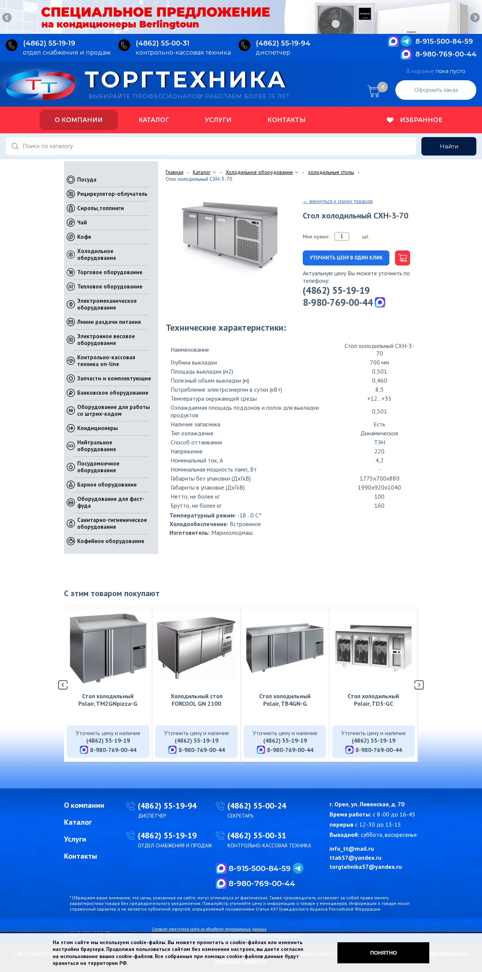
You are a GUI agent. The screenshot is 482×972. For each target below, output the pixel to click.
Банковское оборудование (112, 392)
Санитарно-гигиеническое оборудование (112, 523)
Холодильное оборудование (96, 254)
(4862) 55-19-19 (336, 290)
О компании (79, 120)
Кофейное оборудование (110, 541)
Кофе (84, 236)
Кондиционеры (97, 428)
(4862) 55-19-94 (167, 805)
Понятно (383, 953)
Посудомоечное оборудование (98, 467)
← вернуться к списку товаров (338, 201)
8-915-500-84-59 (444, 41)
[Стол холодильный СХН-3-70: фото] (231, 235)
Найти (449, 146)
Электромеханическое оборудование (107, 304)
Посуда (86, 179)
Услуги (218, 120)
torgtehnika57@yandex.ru (365, 866)
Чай (82, 222)
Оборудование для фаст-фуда (111, 502)
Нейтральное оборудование (96, 446)
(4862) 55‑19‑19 (49, 43)
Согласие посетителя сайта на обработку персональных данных (209, 929)
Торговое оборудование (109, 272)
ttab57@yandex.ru (355, 857)
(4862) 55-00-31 (256, 835)
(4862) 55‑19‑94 (283, 43)
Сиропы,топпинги (100, 208)
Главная (174, 172)
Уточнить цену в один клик (346, 258)
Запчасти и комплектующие (114, 378)
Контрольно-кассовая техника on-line (106, 361)
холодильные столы (331, 172)
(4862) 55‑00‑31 (162, 43)
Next (474, 18)
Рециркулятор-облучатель (112, 193)
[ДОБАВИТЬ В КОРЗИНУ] (399, 258)
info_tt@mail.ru (351, 848)
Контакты (286, 120)
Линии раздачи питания (109, 321)
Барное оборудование (107, 484)
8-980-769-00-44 (445, 54)
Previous (7, 18)
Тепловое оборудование (109, 286)
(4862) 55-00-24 (256, 805)
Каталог (154, 120)
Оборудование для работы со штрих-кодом (113, 410)
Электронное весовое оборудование (106, 339)
